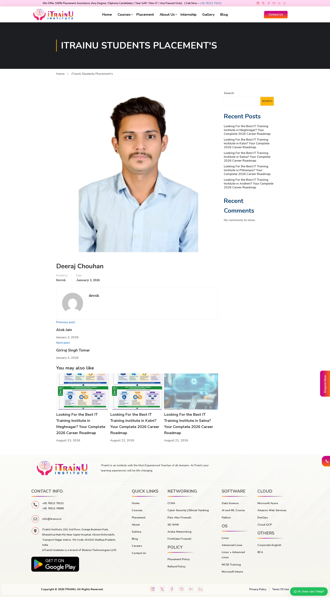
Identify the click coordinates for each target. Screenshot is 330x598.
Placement (145, 14)
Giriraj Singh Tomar (73, 350)
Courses (124, 14)
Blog (224, 14)
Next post (63, 343)
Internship (188, 14)
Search (229, 93)
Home (107, 14)
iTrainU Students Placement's (92, 74)
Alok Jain (64, 329)
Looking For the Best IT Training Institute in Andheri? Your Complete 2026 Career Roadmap (248, 184)
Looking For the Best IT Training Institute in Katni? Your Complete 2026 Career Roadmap (246, 143)
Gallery (208, 14)
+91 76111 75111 (211, 3)
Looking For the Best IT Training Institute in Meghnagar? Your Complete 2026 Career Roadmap (247, 130)
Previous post (65, 322)
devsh (61, 280)
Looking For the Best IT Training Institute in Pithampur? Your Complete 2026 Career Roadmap (247, 170)
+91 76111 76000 (53, 508)
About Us (167, 14)
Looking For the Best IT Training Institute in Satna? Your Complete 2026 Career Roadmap (247, 157)
